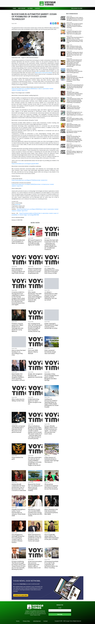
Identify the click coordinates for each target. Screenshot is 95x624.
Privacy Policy (26, 621)
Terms (17, 621)
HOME (14, 8)
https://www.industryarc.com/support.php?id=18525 (25, 163)
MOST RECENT (21, 8)
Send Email (17, 204)
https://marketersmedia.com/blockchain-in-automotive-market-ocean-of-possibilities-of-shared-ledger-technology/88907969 (35, 214)
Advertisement (37, 621)
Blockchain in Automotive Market (43, 72)
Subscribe (59, 614)
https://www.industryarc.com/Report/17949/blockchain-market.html (29, 180)
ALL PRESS (30, 8)
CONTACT (37, 8)
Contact (45, 621)
